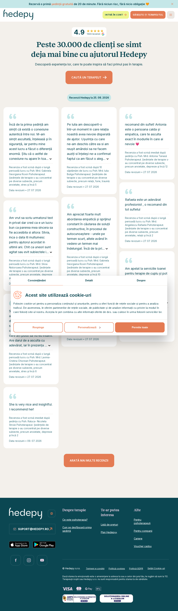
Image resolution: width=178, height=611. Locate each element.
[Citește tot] (50, 158)
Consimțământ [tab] (37, 280)
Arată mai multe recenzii (89, 460)
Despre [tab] (141, 280)
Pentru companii (143, 530)
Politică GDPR (136, 568)
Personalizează (87, 327)
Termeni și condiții (95, 568)
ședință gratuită (62, 4)
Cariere (138, 538)
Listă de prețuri (109, 524)
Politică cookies (117, 568)
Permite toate (140, 327)
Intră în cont (114, 14)
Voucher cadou (143, 546)
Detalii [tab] (89, 280)
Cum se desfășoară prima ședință (77, 529)
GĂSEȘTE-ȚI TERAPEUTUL (148, 14)
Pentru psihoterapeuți (142, 521)
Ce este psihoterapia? (75, 519)
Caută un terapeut (86, 77)
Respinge (38, 327)
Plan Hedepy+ (109, 532)
